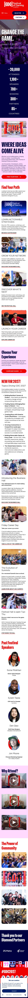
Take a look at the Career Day (12, 544)
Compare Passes (12, 371)
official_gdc (3, 977)
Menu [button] (6, 13)
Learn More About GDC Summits (12, 589)
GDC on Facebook (17, 977)
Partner (19, 17)
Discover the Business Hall (11, 266)
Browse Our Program (9, 233)
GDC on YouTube (21, 977)
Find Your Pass (12, 177)
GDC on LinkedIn (8, 977)
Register (18, 13)
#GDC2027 (9, 971)
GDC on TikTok (26, 977)
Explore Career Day (8, 339)
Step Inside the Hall (8, 633)
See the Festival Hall (9, 306)
